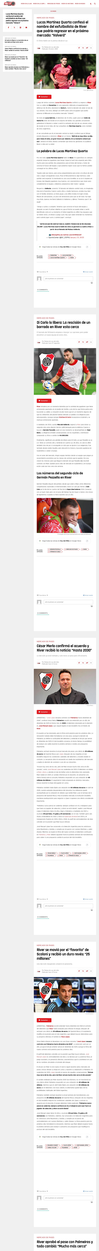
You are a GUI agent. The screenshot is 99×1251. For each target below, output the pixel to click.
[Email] (26, 27)
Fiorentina (53, 255)
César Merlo (51, 853)
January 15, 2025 (77, 237)
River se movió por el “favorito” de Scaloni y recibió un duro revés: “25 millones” (16, 58)
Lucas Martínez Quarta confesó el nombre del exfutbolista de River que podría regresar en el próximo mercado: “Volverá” (17, 18)
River (89, 102)
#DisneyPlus (55, 235)
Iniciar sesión (89, 272)
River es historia (67, 4)
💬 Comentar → (44, 97)
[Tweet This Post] (83, 48)
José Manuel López (46, 726)
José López (51, 718)
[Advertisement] (65, 569)
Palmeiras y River (44, 835)
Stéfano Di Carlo (55, 551)
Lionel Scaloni (51, 1147)
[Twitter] (14, 27)
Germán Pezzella (55, 549)
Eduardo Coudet (52, 1145)
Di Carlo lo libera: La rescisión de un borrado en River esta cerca (16, 41)
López (61, 754)
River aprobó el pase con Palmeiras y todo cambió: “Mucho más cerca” (17, 68)
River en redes (80, 4)
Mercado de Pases (53, 4)
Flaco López (65, 853)
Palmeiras (74, 718)
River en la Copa (39, 4)
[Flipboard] (20, 27)
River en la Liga (26, 4)
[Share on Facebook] (79, 48)
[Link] (87, 48)
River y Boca (42, 772)
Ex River (53, 11)
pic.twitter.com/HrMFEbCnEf (71, 235)
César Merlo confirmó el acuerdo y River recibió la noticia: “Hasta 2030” (17, 49)
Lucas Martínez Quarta (63, 102)
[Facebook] (8, 27)
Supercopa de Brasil (71, 816)
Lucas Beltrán (66, 255)
